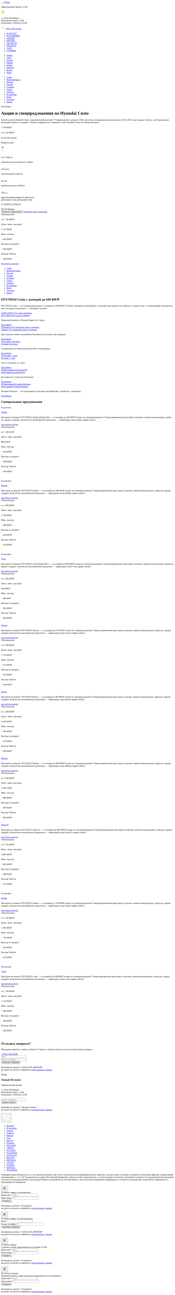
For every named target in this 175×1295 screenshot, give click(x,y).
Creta (9, 58)
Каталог (10, 1126)
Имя (4, 1221)
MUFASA (11, 1160)
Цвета (9, 102)
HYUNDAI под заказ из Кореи (15, 315)
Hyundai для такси (9, 344)
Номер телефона (9, 1224)
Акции (10, 84)
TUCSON (11, 1150)
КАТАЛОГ (12, 33)
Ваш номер (7, 1198)
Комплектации (13, 80)
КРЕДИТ (11, 41)
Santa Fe (10, 67)
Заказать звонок (9, 1102)
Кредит (10, 82)
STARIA (10, 1165)
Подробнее (6, 325)
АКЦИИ (11, 38)
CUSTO (10, 1162)
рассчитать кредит (9, 424)
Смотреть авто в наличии (35, 212)
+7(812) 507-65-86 (13, 29)
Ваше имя (6, 1195)
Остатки (10, 99)
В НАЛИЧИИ (13, 36)
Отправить (6, 1201)
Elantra (10, 63)
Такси (9, 89)
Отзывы (10, 87)
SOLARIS (11, 1145)
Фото (9, 97)
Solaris (9, 55)
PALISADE (12, 1170)
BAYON (10, 1158)
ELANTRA (12, 1153)
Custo (9, 77)
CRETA (10, 1148)
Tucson (10, 60)
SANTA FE (12, 1155)
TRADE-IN (12, 43)
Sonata (9, 65)
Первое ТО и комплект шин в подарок (19, 330)
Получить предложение (12, 212)
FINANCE (11, 46)
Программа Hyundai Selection (14, 386)
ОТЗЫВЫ (11, 51)
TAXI (9, 48)
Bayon (9, 70)
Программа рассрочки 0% (13, 372)
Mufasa (4, 758)
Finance (10, 1135)
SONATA (11, 1167)
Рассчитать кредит (10, 264)
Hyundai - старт (8, 358)
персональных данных (41, 1070)
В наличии (12, 94)
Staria (9, 72)
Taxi (8, 1138)
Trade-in (10, 92)
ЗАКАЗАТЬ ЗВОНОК (10, 1062)
